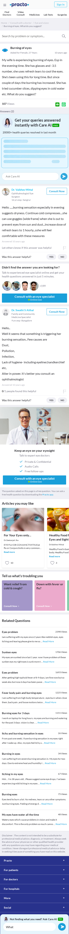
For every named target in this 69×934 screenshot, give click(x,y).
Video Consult (21, 13)
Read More (48, 641)
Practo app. (48, 494)
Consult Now (57, 191)
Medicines (34, 14)
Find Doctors (7, 13)
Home (4, 22)
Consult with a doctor (21, 22)
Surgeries (62, 14)
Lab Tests (48, 14)
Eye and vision (42, 22)
